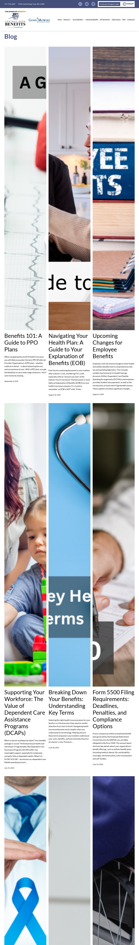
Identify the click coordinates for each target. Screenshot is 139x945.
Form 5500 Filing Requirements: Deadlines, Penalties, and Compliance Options (113, 709)
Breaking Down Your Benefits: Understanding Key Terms (68, 702)
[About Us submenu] (70, 19)
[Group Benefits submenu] (83, 19)
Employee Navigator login (109, 4)
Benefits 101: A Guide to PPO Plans (23, 342)
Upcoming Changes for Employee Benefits (107, 345)
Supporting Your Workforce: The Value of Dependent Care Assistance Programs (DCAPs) (24, 712)
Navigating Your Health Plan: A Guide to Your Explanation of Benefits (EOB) (68, 349)
